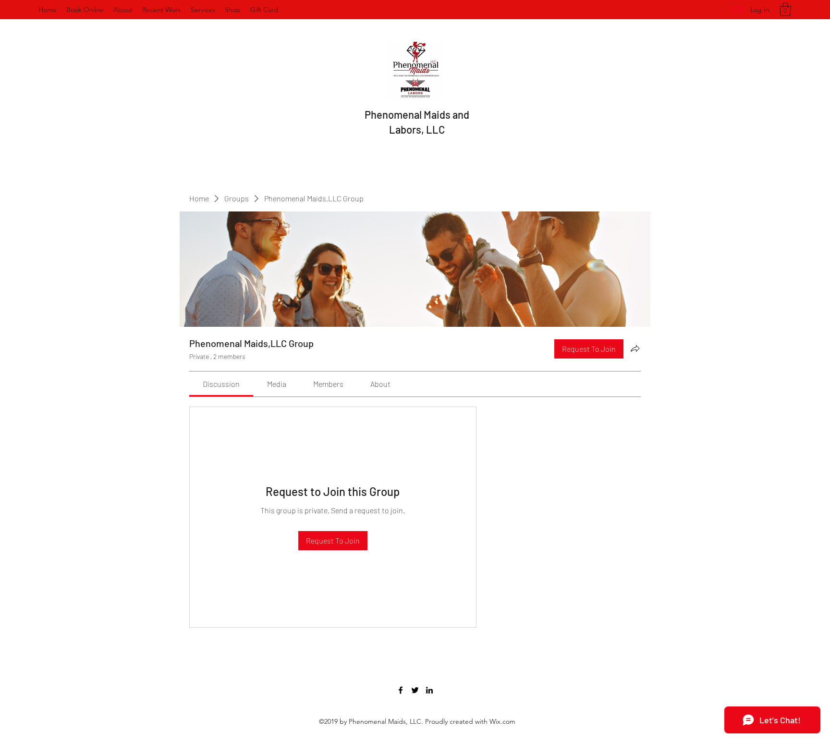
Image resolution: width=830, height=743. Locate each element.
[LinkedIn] (429, 690)
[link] (221, 383)
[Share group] (635, 348)
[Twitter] (415, 690)
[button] (785, 9)
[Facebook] (400, 690)
